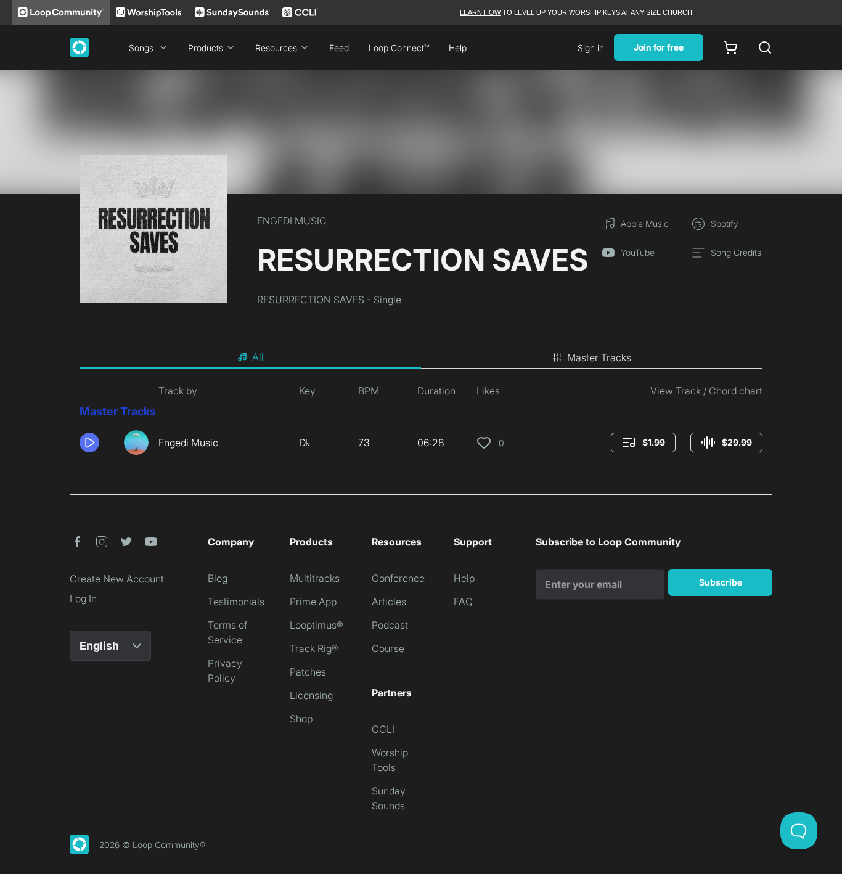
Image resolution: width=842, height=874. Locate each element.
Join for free (659, 47)
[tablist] (421, 357)
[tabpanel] (421, 424)
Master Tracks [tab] (599, 357)
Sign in (591, 48)
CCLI (383, 729)
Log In (83, 598)
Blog (217, 578)
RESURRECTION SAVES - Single (329, 299)
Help (458, 48)
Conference (398, 578)
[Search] (765, 47)
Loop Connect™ (399, 48)
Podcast (390, 625)
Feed (339, 48)
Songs (141, 48)
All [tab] (258, 357)
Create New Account (117, 579)
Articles (389, 601)
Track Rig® (314, 648)
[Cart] (730, 47)
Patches (308, 672)
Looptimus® (316, 625)
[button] (97, 442)
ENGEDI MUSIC (292, 220)
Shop (301, 719)
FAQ (463, 601)
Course (388, 648)
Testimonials (236, 601)
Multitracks (315, 578)
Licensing (311, 695)
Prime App (313, 601)
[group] (643, 442)
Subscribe (720, 582)
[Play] (89, 442)
